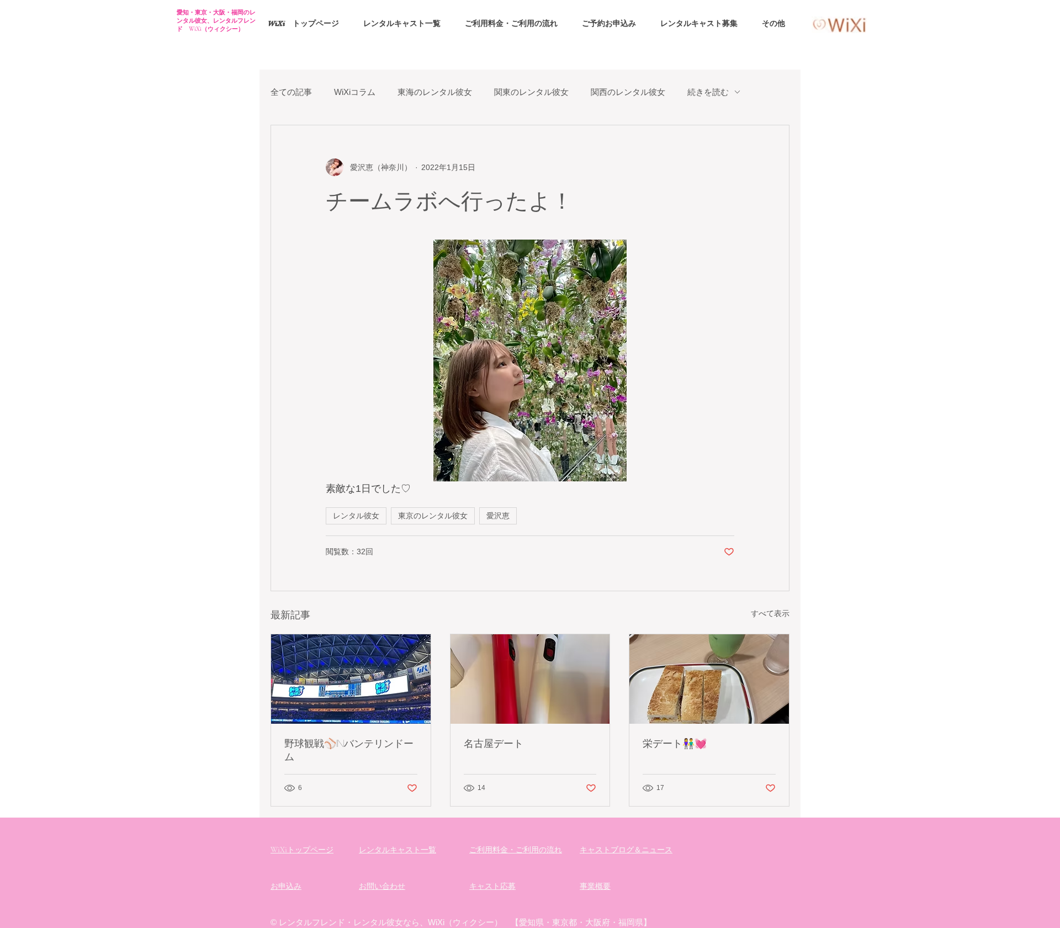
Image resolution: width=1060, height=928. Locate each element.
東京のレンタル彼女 (433, 515)
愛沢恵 (498, 515)
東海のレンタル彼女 (435, 92)
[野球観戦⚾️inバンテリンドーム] (351, 679)
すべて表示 (770, 613)
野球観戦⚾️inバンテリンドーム (349, 749)
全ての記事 (291, 92)
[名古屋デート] (530, 679)
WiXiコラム (354, 92)
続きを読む (708, 92)
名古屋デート (493, 743)
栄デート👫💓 (675, 743)
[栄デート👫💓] (709, 679)
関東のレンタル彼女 (531, 92)
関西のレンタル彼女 (628, 92)
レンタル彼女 (356, 515)
